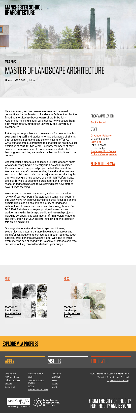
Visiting (8, 384)
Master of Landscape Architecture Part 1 (13, 311)
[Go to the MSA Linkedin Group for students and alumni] (118, 361)
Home (8, 80)
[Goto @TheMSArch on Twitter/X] (112, 361)
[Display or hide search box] (118, 6)
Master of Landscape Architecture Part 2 (72, 311)
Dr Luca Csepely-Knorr (104, 154)
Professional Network (38, 390)
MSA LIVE (56, 377)
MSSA (31, 386)
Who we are (10, 374)
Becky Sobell (98, 122)
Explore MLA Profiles (20, 343)
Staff (30, 377)
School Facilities (12, 380)
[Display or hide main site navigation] (128, 6)
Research (56, 374)
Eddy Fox (96, 141)
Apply (9, 361)
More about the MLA (103, 163)
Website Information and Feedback (113, 377)
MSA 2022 (21, 80)
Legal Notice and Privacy (118, 380)
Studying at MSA (35, 374)
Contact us (10, 387)
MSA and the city (12, 377)
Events (55, 384)
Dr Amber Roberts (101, 135)
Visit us (54, 361)
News (54, 380)
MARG (54, 387)
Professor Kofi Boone (103, 151)
